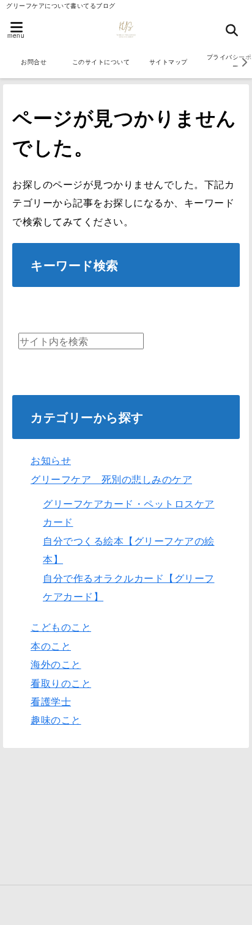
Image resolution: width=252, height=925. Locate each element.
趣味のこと (56, 720)
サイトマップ (168, 61)
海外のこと (56, 664)
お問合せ (33, 61)
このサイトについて (101, 61)
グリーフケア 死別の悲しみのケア (111, 479)
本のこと (51, 646)
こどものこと (61, 627)
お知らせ (51, 460)
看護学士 (51, 701)
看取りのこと (61, 683)
